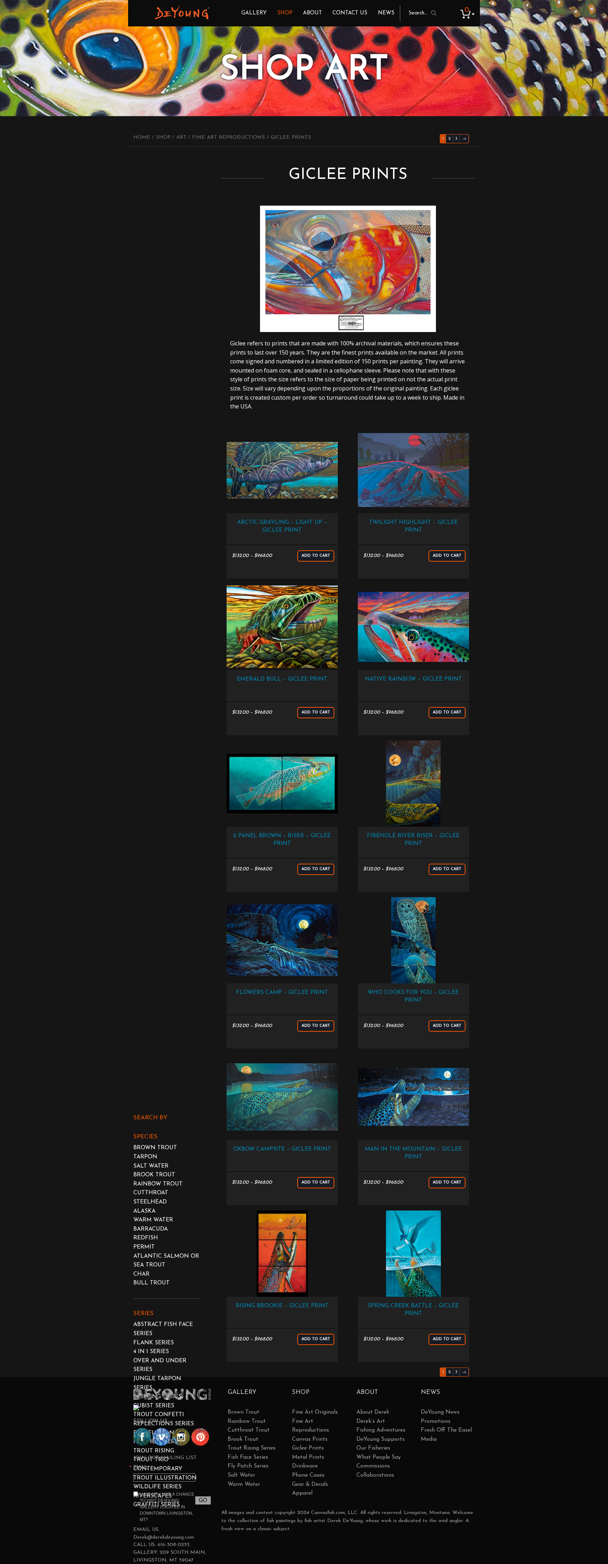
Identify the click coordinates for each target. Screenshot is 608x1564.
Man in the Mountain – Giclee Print (413, 1153)
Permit (144, 1247)
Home (141, 137)
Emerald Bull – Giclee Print (282, 679)
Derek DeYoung (182, 12)
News (386, 13)
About (312, 13)
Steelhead (150, 1202)
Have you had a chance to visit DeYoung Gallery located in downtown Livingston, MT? (167, 1506)
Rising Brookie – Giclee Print (282, 1306)
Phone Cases (308, 1475)
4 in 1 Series (151, 1352)
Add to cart (316, 556)
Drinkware (305, 1466)
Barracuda (150, 1229)
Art (181, 137)
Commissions (373, 1466)
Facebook (142, 1437)
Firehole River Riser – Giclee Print (413, 839)
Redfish (145, 1238)
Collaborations (375, 1475)
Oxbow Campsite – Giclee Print (282, 1149)
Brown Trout (155, 1148)
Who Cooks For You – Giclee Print (413, 996)
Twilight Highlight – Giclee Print (413, 526)
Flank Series (153, 1343)
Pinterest (200, 1437)
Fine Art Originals (315, 1412)
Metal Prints (308, 1457)
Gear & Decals (310, 1484)
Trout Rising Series (252, 1448)
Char (141, 1274)
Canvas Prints (310, 1439)
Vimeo (161, 1437)
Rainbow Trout (158, 1184)
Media (429, 1439)
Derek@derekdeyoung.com (163, 1537)
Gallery (254, 13)
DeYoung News (440, 1412)
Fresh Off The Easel (446, 1430)
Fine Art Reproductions (228, 137)
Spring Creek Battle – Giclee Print (413, 1309)
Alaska (144, 1211)
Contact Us (349, 13)
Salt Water (151, 1166)
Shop (284, 13)
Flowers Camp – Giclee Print (282, 992)
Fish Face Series (248, 1457)
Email (140, 1466)
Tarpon (145, 1157)
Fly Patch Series (248, 1466)
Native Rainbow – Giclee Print (413, 679)
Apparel (302, 1493)
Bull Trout (151, 1283)
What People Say (378, 1457)
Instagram (181, 1437)
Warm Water (153, 1220)
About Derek (372, 1412)
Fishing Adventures (380, 1430)
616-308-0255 (174, 1544)
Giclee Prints (308, 1448)
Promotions (435, 1421)
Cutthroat (150, 1193)
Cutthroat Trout (249, 1430)
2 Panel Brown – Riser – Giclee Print (282, 839)
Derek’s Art (370, 1421)
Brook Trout (154, 1175)
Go (203, 1500)
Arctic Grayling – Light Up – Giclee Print (282, 526)
